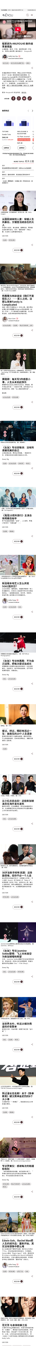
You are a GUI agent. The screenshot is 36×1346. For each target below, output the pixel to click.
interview (26, 1331)
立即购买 (6, 148)
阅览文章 (17, 250)
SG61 (19, 607)
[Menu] (31, 15)
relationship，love (26, 325)
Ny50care (12, 240)
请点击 (23, 92)
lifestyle (20, 1255)
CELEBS (15, 325)
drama (12, 531)
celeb (4, 240)
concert (21, 463)
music (28, 463)
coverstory (7, 1331)
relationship (15, 1170)
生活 (3, 165)
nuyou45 (6, 63)
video (28, 63)
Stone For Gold (8, 77)
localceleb (6, 397)
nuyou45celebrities (17, 63)
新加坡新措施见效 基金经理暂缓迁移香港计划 (21, 10)
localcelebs (7, 325)
